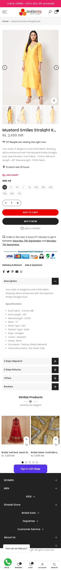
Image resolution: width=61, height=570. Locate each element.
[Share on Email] (16, 271)
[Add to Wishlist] (26, 415)
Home (5, 21)
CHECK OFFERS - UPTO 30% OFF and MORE (30, 3)
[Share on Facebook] (3, 271)
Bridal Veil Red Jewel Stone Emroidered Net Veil (28, 452)
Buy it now (30, 221)
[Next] (56, 67)
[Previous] (4, 67)
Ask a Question (33, 265)
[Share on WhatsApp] (21, 271)
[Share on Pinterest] (12, 271)
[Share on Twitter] (8, 271)
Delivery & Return (12, 265)
